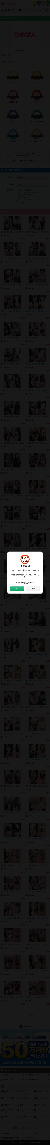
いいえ (33, 589)
